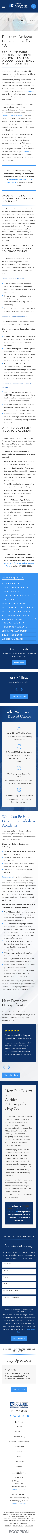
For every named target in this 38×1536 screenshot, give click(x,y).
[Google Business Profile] (15, 1416)
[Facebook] (10, 1416)
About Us (19, 1431)
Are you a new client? (11, 1290)
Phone (5, 1277)
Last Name (7, 1270)
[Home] (18, 6)
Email (5, 1284)
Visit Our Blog (19, 1389)
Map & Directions (19, 1489)
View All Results (19, 697)
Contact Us (19, 1462)
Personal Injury (19, 1437)
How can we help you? (11, 1297)
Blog (19, 1457)
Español (19, 1467)
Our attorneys (7, 877)
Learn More (19, 663)
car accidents (29, 91)
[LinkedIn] (28, 1416)
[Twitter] (23, 1416)
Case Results (19, 1447)
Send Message (19, 1338)
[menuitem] (13, 583)
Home (19, 1427)
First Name (7, 1264)
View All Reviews (11, 1075)
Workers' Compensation (19, 1442)
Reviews (19, 1452)
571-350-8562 (19, 1411)
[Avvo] (19, 1416)
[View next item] (22, 689)
